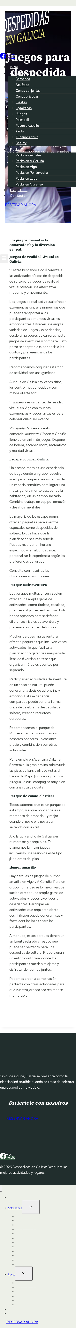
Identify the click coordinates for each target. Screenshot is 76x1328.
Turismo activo (27, 137)
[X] (8, 57)
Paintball (22, 120)
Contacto (18, 195)
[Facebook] (3, 57)
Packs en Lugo (26, 178)
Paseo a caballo (27, 125)
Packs (11, 1274)
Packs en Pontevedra (32, 172)
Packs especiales (28, 155)
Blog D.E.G (18, 190)
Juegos (21, 114)
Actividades (15, 1208)
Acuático (22, 85)
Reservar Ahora (20, 204)
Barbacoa (23, 79)
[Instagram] (13, 57)
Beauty (21, 143)
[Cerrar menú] (1, 1189)
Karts (20, 131)
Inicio (14, 67)
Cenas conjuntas (28, 90)
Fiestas (21, 102)
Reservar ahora (22, 1322)
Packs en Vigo (26, 167)
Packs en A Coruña (30, 161)
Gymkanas (24, 108)
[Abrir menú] (4, 258)
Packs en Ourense (29, 184)
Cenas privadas (27, 96)
